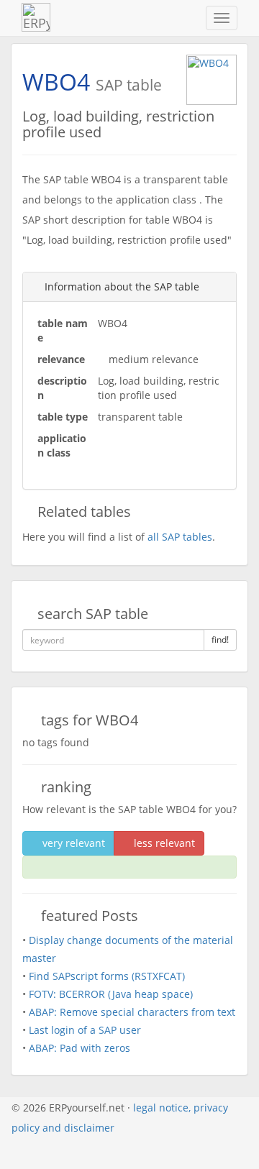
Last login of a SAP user (85, 1030)
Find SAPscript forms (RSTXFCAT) (107, 976)
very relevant (72, 843)
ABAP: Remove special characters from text (132, 1012)
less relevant (163, 843)
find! (220, 639)
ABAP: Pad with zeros (79, 1048)
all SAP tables (179, 537)
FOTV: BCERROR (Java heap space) (111, 994)
